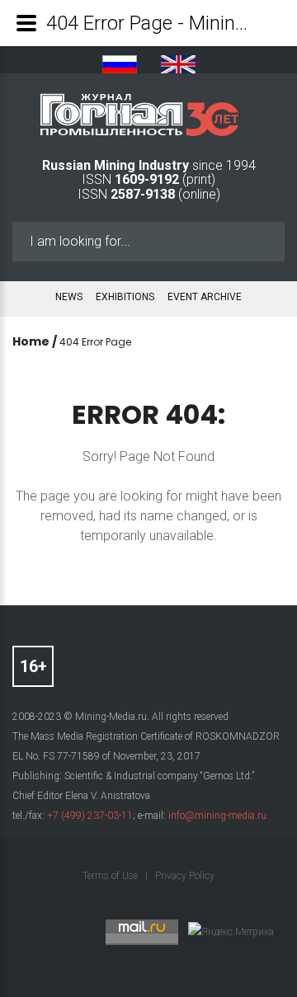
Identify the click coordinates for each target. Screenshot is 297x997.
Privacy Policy (184, 876)
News (68, 297)
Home (31, 341)
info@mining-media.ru (217, 815)
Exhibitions (125, 297)
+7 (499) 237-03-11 (90, 815)
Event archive (204, 297)
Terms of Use (111, 876)
